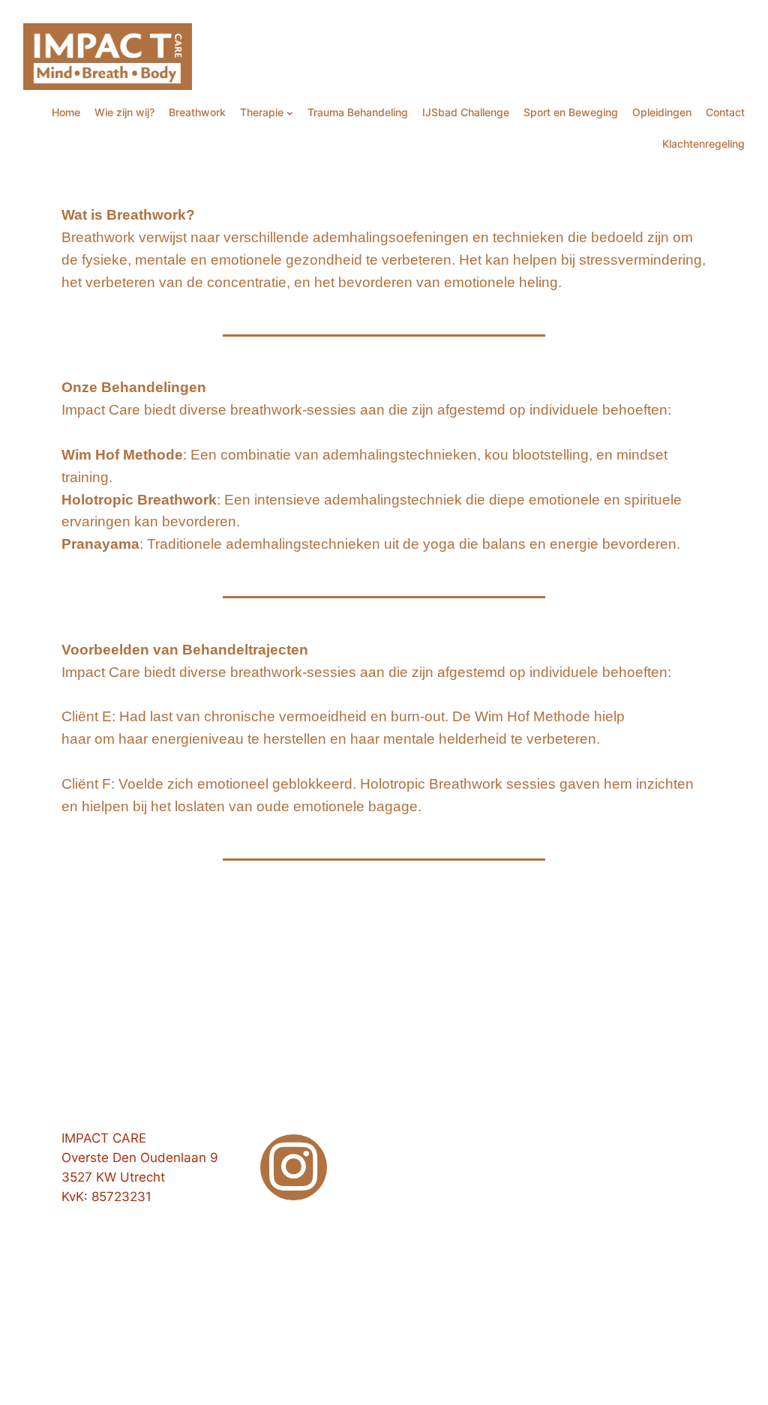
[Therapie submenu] (289, 112)
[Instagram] (293, 1168)
